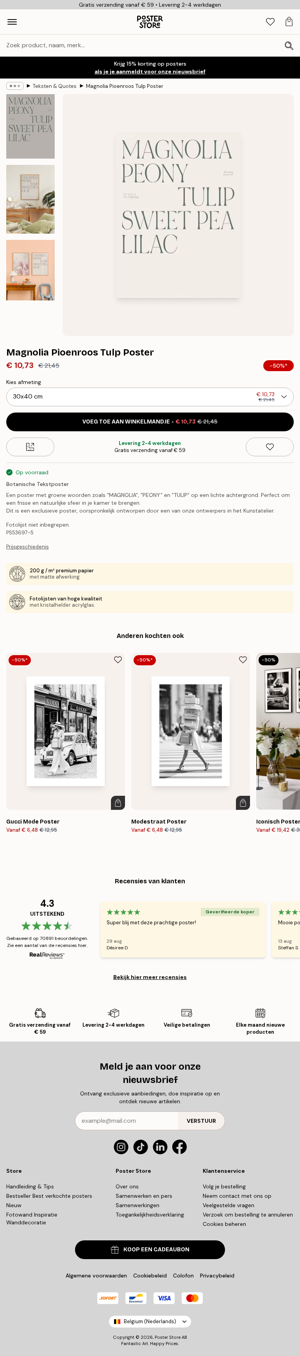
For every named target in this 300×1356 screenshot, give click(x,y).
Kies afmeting (23, 382)
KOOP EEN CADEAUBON (156, 1249)
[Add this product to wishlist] (270, 447)
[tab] (270, 22)
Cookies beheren (224, 1223)
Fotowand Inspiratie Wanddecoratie (31, 1218)
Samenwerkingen (137, 1205)
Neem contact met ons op (237, 1195)
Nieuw (13, 1205)
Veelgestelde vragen (228, 1205)
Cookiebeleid (150, 1275)
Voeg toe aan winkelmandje (150, 421)
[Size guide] (30, 447)
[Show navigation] (12, 21)
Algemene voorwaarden (96, 1275)
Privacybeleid (217, 1275)
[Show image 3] (30, 270)
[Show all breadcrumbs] (14, 86)
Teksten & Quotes (55, 86)
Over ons (127, 1186)
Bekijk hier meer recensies (150, 977)
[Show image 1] (30, 126)
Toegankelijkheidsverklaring (150, 1214)
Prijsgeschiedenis (27, 546)
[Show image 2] (30, 199)
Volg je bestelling (224, 1186)
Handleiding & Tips (30, 1186)
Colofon (183, 1275)
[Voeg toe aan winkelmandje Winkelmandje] (118, 803)
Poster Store (167, 1337)
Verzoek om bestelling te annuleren (248, 1214)
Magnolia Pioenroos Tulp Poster (124, 86)
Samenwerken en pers (144, 1195)
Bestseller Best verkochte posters (49, 1195)
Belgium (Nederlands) (150, 1321)
